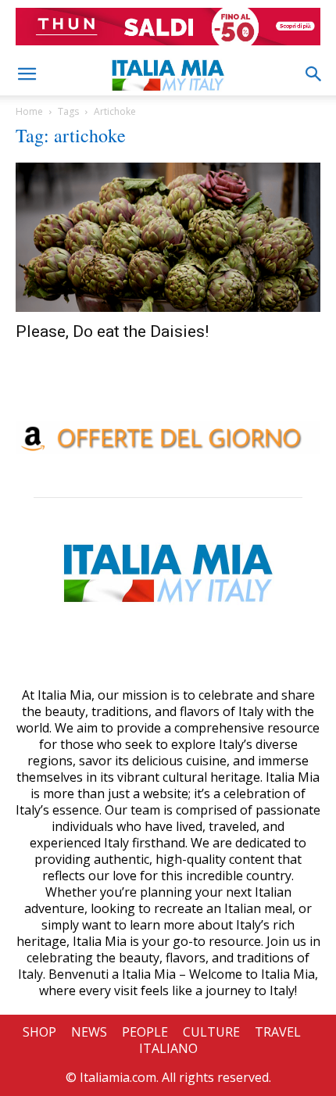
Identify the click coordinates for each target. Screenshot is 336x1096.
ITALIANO (168, 1048)
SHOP (39, 1032)
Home (29, 111)
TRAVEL (278, 1032)
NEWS (89, 1032)
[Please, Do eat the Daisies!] (168, 237)
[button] (27, 74)
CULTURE (211, 1032)
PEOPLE (145, 1032)
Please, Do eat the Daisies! (112, 331)
